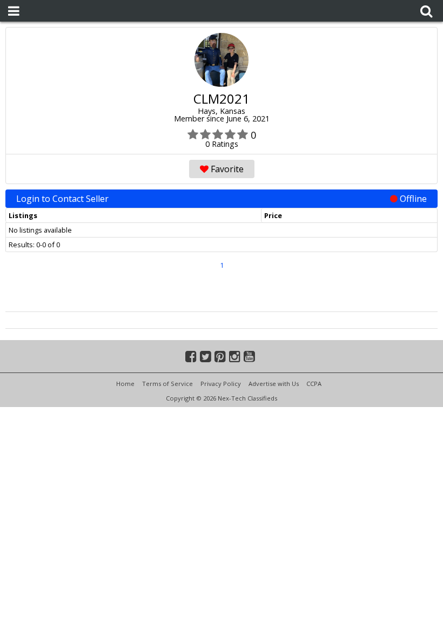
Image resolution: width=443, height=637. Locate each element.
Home (125, 384)
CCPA (313, 384)
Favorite (226, 169)
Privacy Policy (220, 384)
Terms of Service (167, 384)
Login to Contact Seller (221, 199)
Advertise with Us (274, 384)
